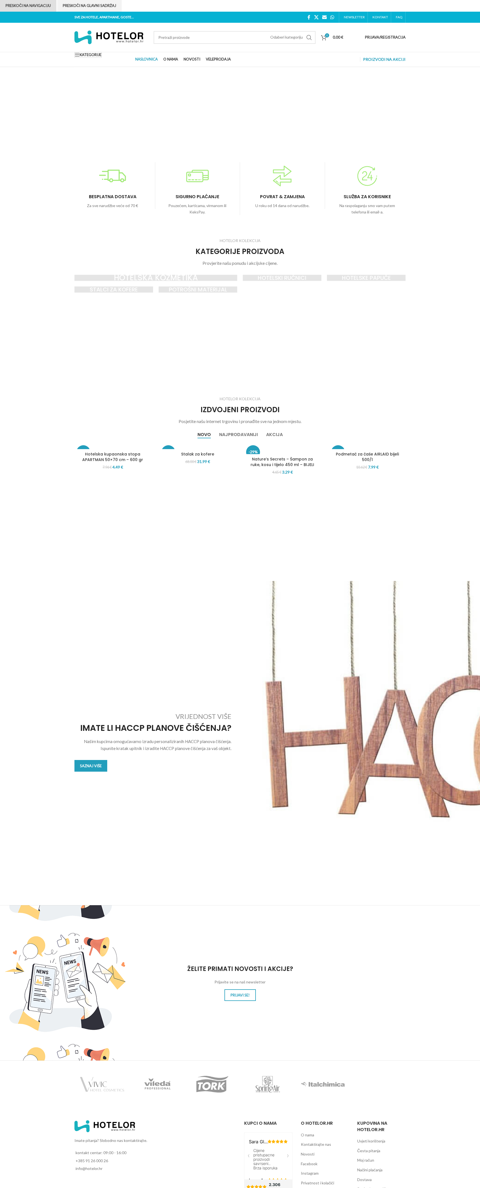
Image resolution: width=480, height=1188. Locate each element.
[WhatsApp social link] (332, 17)
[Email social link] (324, 17)
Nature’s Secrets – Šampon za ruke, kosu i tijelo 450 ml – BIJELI (282, 461)
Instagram (310, 1173)
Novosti (307, 1154)
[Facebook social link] (309, 17)
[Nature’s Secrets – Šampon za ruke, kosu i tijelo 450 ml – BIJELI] (282, 448)
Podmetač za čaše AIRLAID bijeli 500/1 (367, 456)
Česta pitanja (368, 1150)
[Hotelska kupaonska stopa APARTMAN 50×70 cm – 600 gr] (112, 446)
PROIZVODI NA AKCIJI (384, 59)
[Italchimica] (323, 1084)
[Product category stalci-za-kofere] (113, 289)
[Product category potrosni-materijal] (198, 289)
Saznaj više (91, 766)
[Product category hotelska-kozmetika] (155, 278)
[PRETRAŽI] (309, 37)
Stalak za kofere (197, 454)
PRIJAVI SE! (240, 995)
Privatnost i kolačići (317, 1183)
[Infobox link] (112, 185)
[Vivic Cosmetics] (102, 1084)
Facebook (309, 1163)
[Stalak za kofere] (197, 446)
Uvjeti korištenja (371, 1141)
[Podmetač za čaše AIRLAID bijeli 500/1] (367, 446)
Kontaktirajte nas (316, 1144)
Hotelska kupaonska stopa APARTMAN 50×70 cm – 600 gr (112, 456)
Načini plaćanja (369, 1169)
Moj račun (365, 1160)
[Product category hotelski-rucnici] (282, 278)
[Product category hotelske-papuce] (366, 278)
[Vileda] (157, 1084)
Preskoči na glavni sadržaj (89, 5)
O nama (307, 1134)
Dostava (364, 1179)
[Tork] (212, 1084)
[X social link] (316, 17)
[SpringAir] (267, 1084)
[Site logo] (109, 36)
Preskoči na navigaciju (28, 5)
